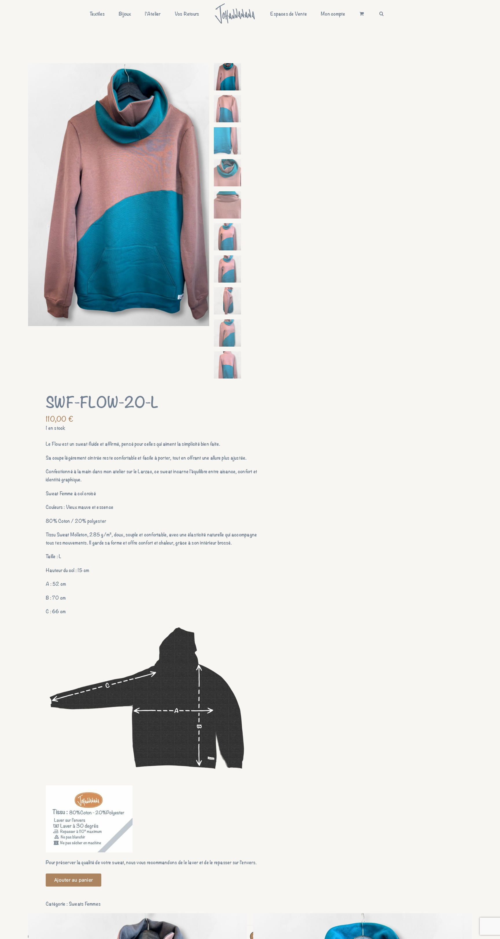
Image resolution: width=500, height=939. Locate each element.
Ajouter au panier (73, 880)
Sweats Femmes (85, 903)
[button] (351, 13)
